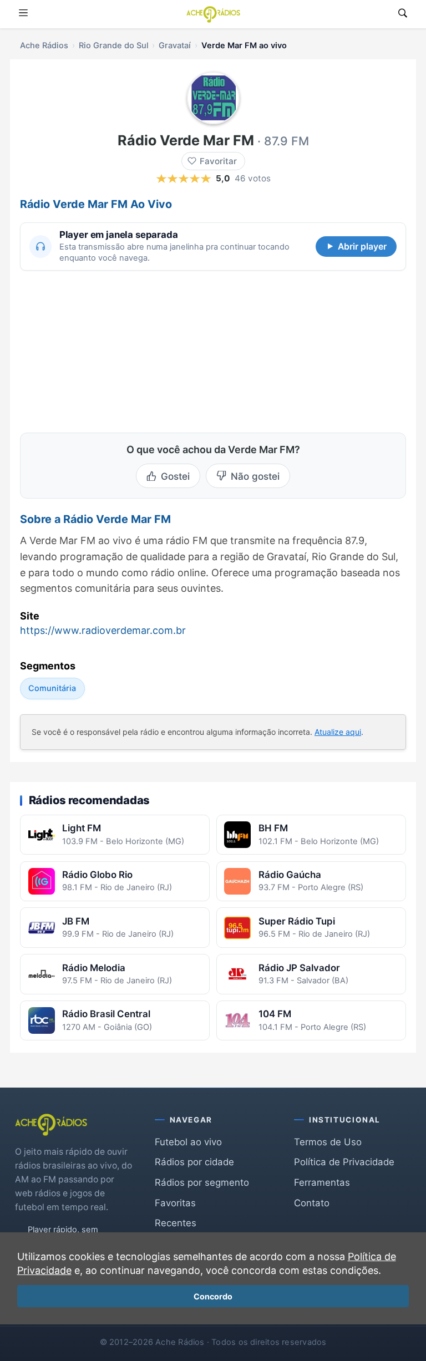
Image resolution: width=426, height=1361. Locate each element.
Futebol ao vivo (188, 1141)
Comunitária (52, 688)
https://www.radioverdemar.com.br (103, 630)
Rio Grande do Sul (114, 45)
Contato (311, 1202)
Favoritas (175, 1202)
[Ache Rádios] (213, 14)
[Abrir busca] (402, 14)
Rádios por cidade (194, 1161)
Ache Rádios (44, 45)
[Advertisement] (103, 350)
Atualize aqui (338, 732)
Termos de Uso (328, 1141)
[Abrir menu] (23, 14)
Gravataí (175, 45)
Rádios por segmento (202, 1182)
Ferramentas (322, 1182)
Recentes (175, 1222)
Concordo (213, 1296)
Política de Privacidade (344, 1161)
